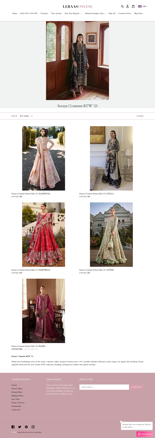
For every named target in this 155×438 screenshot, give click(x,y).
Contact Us (16, 410)
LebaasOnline (21, 432)
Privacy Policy (17, 388)
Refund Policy (17, 392)
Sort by (14, 116)
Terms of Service (18, 402)
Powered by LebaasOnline (34, 432)
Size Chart (16, 399)
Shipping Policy (17, 395)
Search (14, 385)
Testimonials (16, 406)
